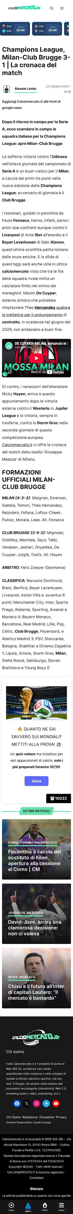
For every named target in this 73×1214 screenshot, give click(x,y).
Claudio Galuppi (42, 1122)
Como (13, 842)
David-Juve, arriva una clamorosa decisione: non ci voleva (34, 928)
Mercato (49, 842)
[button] (52, 8)
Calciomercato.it (17, 444)
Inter (13, 977)
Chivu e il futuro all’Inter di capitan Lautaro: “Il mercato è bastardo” (36, 992)
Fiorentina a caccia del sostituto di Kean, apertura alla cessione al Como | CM (34, 860)
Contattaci (37, 1177)
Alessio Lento (25, 89)
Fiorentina (29, 842)
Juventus (16, 912)
